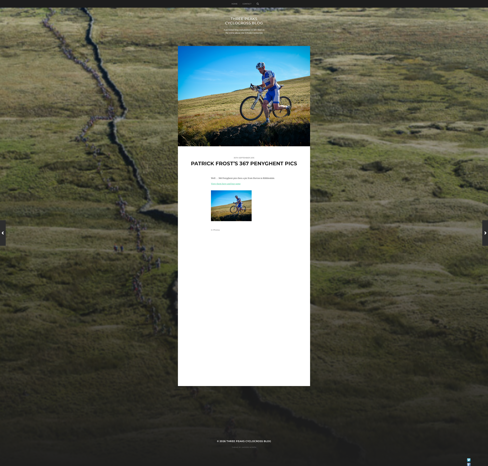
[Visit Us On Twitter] (468, 460)
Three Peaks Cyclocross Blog (244, 21)
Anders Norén (249, 447)
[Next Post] (485, 233)
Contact (246, 4)
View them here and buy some (226, 184)
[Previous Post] (3, 233)
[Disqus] (244, 277)
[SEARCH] (257, 4)
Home (234, 4)
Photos (216, 230)
